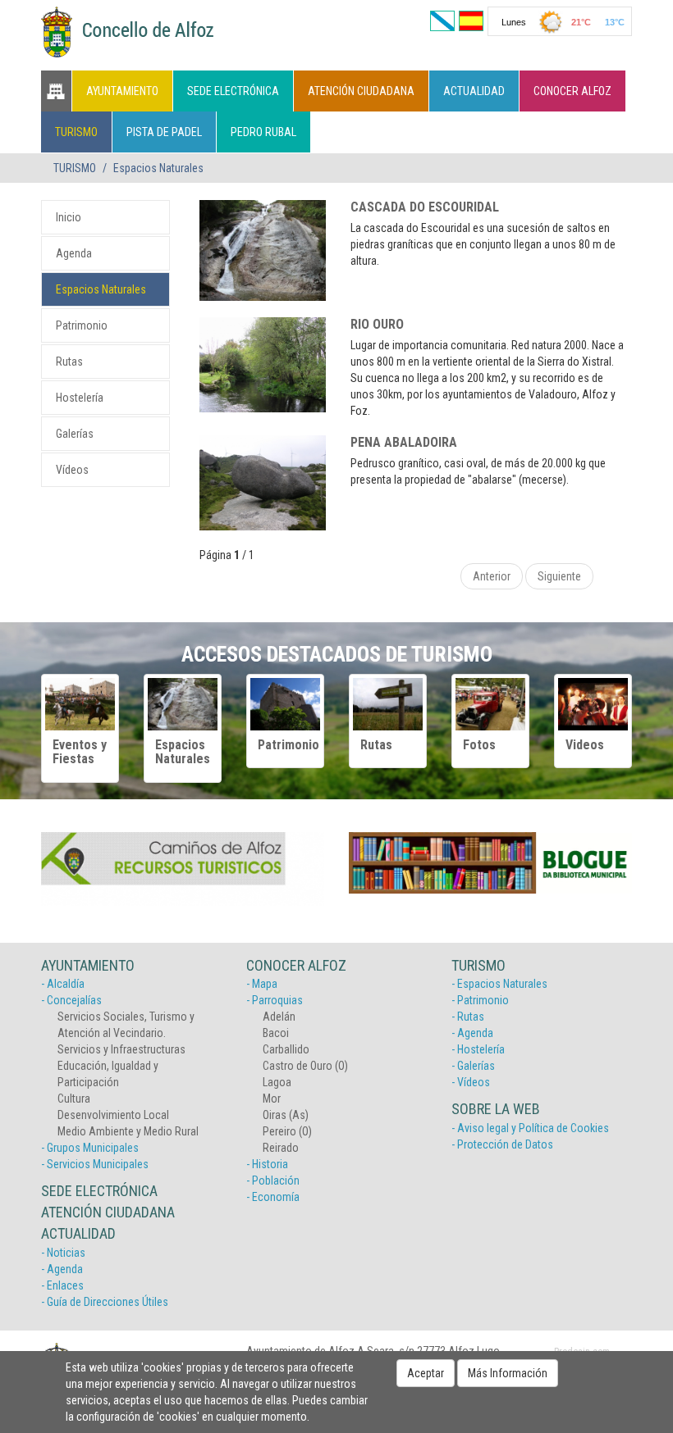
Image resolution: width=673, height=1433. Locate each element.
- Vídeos (470, 1082)
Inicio (68, 217)
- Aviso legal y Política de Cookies (530, 1128)
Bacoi (276, 1032)
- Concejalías (71, 1000)
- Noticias (63, 1252)
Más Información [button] (507, 1373)
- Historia (267, 1164)
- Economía (273, 1196)
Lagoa (277, 1082)
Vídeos (72, 469)
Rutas (69, 361)
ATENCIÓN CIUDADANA (361, 91)
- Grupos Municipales (90, 1147)
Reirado (281, 1147)
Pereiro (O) (287, 1131)
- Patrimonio (480, 1000)
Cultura (73, 1098)
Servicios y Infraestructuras (121, 1049)
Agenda (74, 253)
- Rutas (467, 1016)
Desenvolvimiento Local (113, 1114)
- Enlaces (62, 1285)
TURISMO (76, 132)
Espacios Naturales (101, 289)
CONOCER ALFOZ (572, 91)
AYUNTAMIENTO (122, 91)
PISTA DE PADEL (164, 132)
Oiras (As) (286, 1114)
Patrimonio (82, 325)
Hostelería (79, 397)
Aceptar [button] (425, 1373)
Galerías (75, 433)
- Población (273, 1180)
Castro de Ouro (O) (305, 1065)
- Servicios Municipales (95, 1164)
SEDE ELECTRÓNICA (233, 91)
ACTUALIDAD (474, 91)
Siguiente (559, 576)
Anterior (491, 576)
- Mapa (261, 983)
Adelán (279, 1016)
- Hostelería (478, 1049)
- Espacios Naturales (499, 983)
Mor (272, 1098)
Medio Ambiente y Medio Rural (128, 1131)
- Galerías (473, 1065)
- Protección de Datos (502, 1144)
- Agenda (62, 1269)
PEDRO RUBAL (263, 132)
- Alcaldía (63, 983)
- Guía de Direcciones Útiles (104, 1301)
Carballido (286, 1049)
